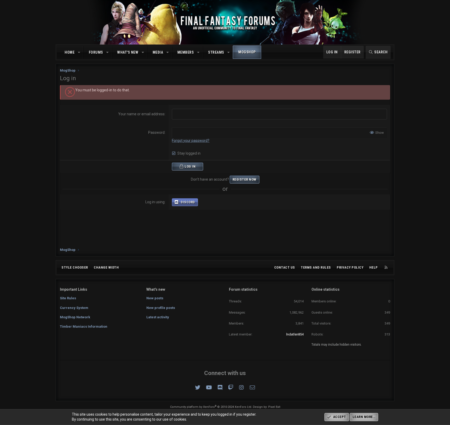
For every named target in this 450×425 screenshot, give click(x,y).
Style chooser (74, 267)
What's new (127, 52)
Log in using (155, 202)
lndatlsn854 (295, 334)
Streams (216, 52)
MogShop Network (75, 317)
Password (156, 132)
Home (69, 52)
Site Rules (68, 298)
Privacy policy (350, 267)
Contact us (284, 267)
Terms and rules (316, 267)
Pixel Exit (274, 407)
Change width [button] (106, 267)
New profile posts (160, 308)
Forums (96, 52)
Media (158, 52)
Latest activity (157, 317)
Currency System (74, 308)
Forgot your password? (190, 140)
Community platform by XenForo (211, 407)
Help (373, 267)
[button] (79, 52)
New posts (154, 298)
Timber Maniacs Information (83, 326)
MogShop (247, 52)
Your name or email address (141, 114)
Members (185, 52)
